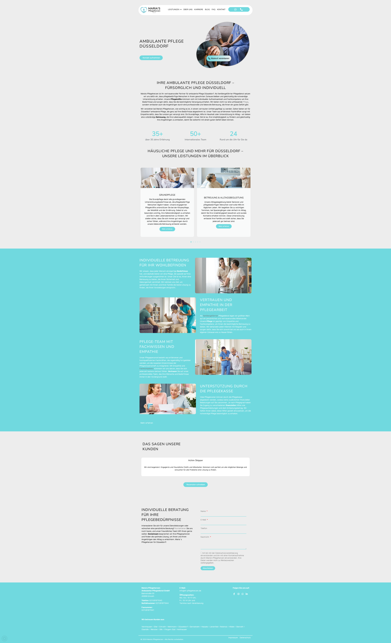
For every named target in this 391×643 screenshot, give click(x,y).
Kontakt (221, 9)
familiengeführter (210, 316)
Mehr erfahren (167, 226)
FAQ (213, 9)
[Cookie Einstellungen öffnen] (4, 640)
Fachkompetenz (146, 368)
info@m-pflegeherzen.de (190, 591)
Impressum (233, 637)
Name (203, 511)
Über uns (187, 9)
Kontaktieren (180, 528)
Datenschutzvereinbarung (226, 553)
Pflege (245, 102)
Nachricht (205, 537)
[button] (191, 241)
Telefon (204, 528)
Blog (207, 9)
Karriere (198, 9)
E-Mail (203, 520)
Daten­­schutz (245, 637)
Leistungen (173, 9)
